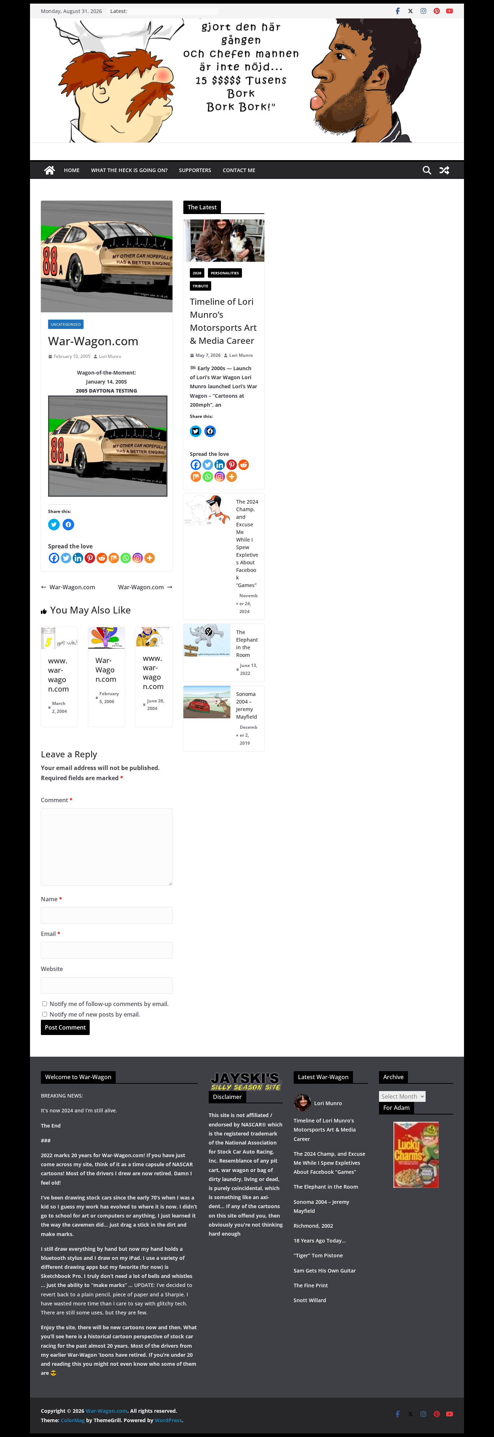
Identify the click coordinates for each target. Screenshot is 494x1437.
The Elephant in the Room (247, 643)
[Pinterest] (90, 558)
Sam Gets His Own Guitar (325, 1270)
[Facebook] (54, 558)
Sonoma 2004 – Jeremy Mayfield (246, 705)
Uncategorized (66, 324)
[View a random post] (444, 170)
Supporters (195, 170)
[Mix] (113, 558)
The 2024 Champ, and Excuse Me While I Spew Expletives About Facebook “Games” (247, 543)
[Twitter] (66, 558)
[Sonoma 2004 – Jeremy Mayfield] (206, 718)
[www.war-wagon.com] (59, 632)
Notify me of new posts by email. (95, 1014)
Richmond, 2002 (313, 1225)
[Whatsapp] (125, 558)
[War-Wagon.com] (247, 23)
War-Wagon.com (72, 587)
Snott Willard (310, 1300)
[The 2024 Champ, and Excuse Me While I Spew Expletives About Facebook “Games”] (206, 556)
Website (52, 969)
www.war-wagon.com (58, 675)
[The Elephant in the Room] (206, 652)
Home (72, 170)
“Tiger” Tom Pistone (318, 1255)
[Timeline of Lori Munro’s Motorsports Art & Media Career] (223, 240)
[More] (149, 558)
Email (50, 934)
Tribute (200, 285)
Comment (57, 800)
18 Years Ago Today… (320, 1240)
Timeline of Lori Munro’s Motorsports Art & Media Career (223, 320)
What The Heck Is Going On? (129, 170)
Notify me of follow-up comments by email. (109, 1004)
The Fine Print (311, 1285)
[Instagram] (137, 558)
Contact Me (239, 170)
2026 (197, 272)
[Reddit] (102, 558)
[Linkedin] (78, 558)
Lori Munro (110, 356)
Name (51, 899)
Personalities (225, 272)
